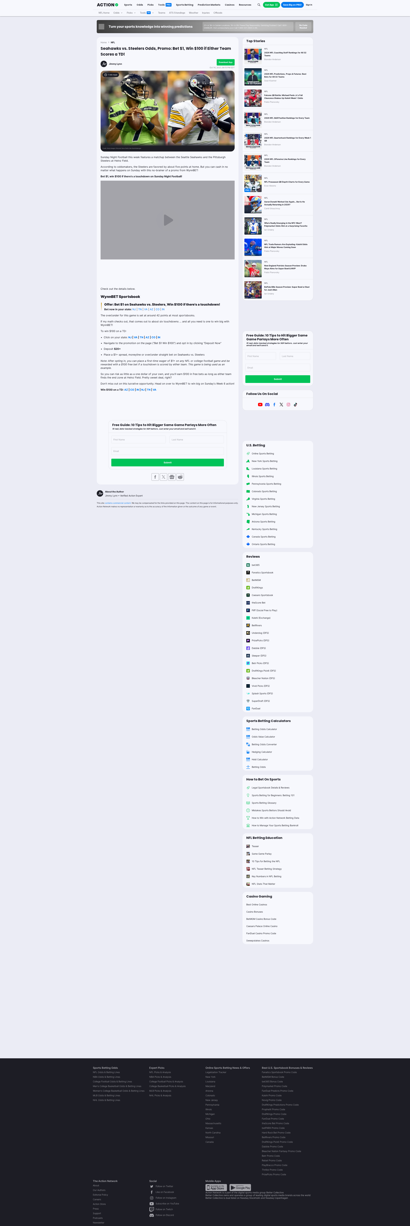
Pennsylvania (212, 1104)
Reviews (253, 556)
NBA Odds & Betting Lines (106, 1076)
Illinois (208, 1109)
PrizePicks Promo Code (274, 1174)
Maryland (210, 1086)
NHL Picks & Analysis (160, 1095)
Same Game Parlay (262, 853)
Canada (209, 1141)
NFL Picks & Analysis (160, 1072)
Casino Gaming (259, 896)
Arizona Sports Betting (263, 521)
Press (96, 1208)
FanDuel (256, 708)
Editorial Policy (100, 1194)
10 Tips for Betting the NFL (266, 861)
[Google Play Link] (240, 1187)
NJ (134, 309)
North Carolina (213, 1132)
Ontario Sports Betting (263, 544)
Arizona (209, 1090)
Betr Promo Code (271, 1155)
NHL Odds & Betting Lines (106, 1100)
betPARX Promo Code (273, 1128)
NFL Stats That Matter (263, 883)
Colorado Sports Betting (264, 491)
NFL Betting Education (264, 838)
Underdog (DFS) (260, 632)
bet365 (256, 565)
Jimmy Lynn (115, 63)
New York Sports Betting (265, 461)
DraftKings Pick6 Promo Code (277, 1141)
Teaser (255, 846)
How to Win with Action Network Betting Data (275, 817)
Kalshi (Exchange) (261, 617)
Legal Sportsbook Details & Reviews (270, 787)
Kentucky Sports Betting (264, 529)
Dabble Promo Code (272, 1146)
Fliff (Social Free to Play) (264, 610)
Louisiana (210, 1081)
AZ (151, 309)
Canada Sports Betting (264, 536)
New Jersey (211, 1100)
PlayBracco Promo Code (274, 1165)
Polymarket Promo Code (274, 1086)
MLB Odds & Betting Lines (106, 1095)
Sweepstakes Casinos (257, 940)
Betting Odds (259, 767)
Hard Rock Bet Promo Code (276, 1132)
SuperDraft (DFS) (261, 701)
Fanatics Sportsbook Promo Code (279, 1072)
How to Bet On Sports (263, 779)
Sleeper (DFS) (259, 655)
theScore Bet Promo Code (275, 1123)
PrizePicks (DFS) (260, 640)
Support (97, 1213)
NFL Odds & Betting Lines (106, 1072)
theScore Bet (258, 602)
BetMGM (256, 580)
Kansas (209, 1128)
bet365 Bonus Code (272, 1081)
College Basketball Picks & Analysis (167, 1086)
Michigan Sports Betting (264, 514)
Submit (168, 462)
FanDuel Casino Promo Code (261, 933)
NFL (113, 42)
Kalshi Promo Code (272, 1095)
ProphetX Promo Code (273, 1109)
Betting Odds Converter (264, 744)
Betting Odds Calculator (264, 729)
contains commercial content (118, 503)
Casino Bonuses (254, 911)
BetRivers (257, 625)
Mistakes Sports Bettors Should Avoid (271, 810)
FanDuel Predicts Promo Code (277, 1090)
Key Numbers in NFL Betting (266, 876)
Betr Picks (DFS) (260, 663)
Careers (97, 1199)
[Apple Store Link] (216, 1187)
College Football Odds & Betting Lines (112, 1081)
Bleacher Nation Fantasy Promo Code (281, 1151)
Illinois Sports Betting (263, 476)
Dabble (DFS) (259, 648)
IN (163, 309)
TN (140, 309)
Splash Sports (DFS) (262, 693)
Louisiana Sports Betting (264, 468)
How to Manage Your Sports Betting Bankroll (275, 825)
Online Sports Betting (263, 453)
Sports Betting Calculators (268, 721)
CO (158, 309)
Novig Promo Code (272, 1100)
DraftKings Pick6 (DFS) (264, 670)
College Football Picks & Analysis (166, 1081)
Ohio (207, 1118)
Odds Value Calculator (263, 736)
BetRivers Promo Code (273, 1137)
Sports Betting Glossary (264, 802)
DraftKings (257, 587)
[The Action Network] (107, 4)
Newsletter (98, 1222)
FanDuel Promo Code (273, 1118)
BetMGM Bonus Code (273, 1076)
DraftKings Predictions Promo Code (280, 1104)
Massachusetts (213, 1123)
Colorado (210, 1095)
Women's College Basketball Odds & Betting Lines (118, 1090)
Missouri (209, 1137)
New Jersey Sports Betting (266, 506)
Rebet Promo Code (272, 1160)
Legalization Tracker (215, 1072)
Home (104, 42)
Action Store (99, 1204)
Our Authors (99, 1190)
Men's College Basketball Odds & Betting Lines (117, 1086)
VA (146, 309)
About (96, 1185)
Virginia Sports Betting (263, 498)
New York (210, 1076)
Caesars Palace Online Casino (261, 926)
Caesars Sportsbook (262, 595)
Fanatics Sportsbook (262, 572)
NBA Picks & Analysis (160, 1076)
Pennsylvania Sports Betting (266, 483)
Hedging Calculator (262, 751)
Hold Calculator (260, 759)
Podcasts (98, 1218)
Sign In (309, 5)
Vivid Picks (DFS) (261, 686)
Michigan (210, 1114)
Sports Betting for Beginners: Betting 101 (273, 795)
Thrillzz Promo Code (272, 1169)
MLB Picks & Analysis (160, 1090)
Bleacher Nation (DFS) (263, 678)
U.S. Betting (255, 445)
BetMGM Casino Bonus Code (261, 919)
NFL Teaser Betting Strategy (267, 868)
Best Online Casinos (256, 904)
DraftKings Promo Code (274, 1114)
